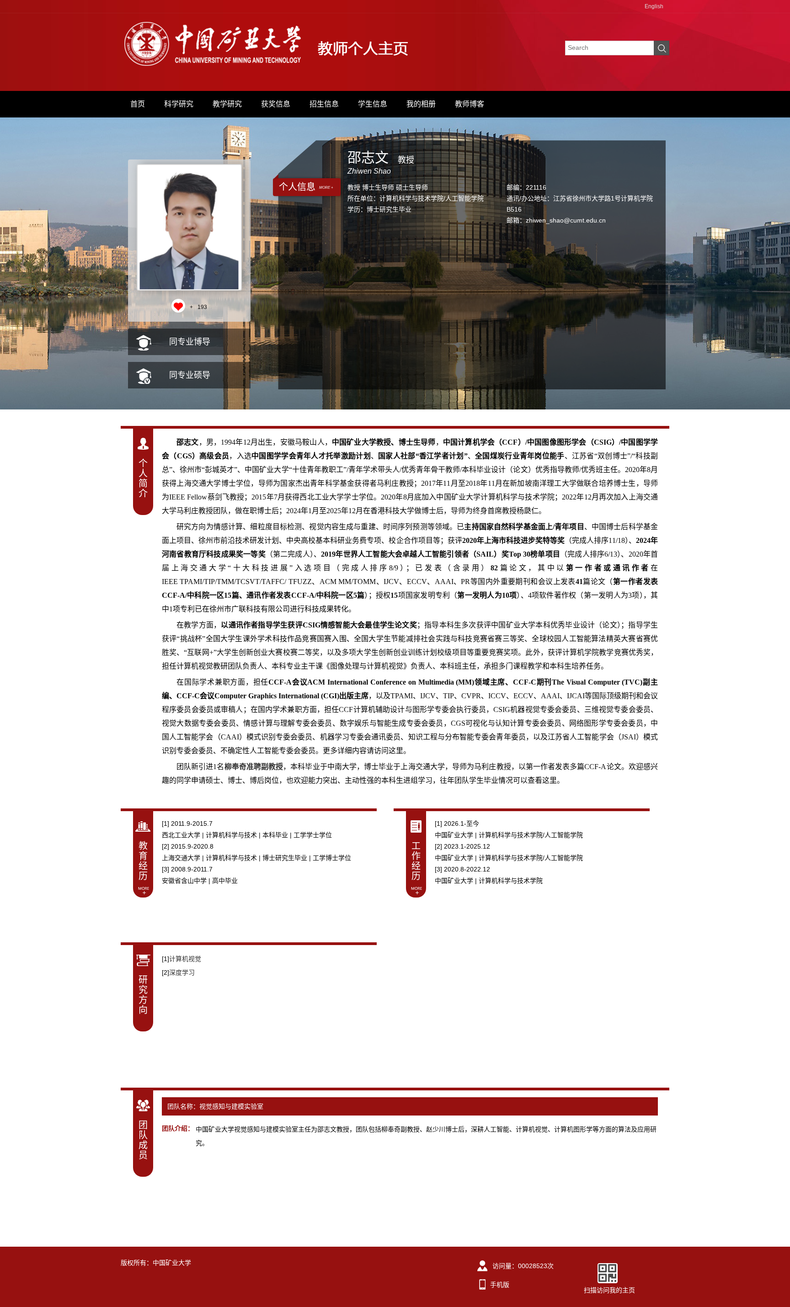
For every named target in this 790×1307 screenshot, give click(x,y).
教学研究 (227, 104)
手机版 (499, 1284)
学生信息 (372, 104)
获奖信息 (275, 104)
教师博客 (469, 104)
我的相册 (421, 104)
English (654, 6)
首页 (137, 104)
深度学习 (182, 972)
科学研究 (178, 104)
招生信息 (324, 104)
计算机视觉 (185, 958)
